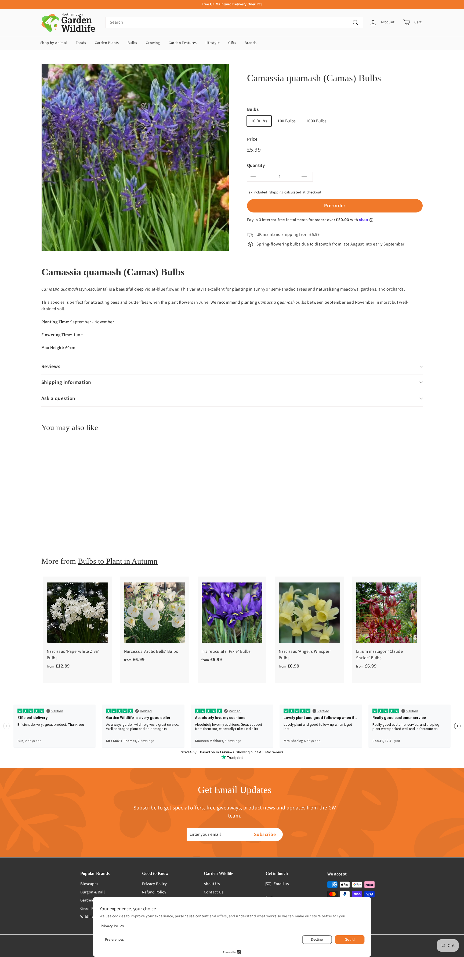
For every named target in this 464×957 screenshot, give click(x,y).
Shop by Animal (53, 43)
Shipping (276, 192)
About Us (212, 884)
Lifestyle (212, 43)
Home (251, 65)
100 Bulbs (286, 121)
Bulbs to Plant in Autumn (118, 561)
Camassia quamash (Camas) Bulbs (326, 65)
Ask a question (58, 398)
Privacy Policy (154, 884)
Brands (250, 43)
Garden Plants (107, 43)
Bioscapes (89, 884)
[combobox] (234, 22)
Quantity (256, 165)
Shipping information (66, 382)
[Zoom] (135, 157)
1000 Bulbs (316, 121)
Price (252, 139)
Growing (153, 43)
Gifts (232, 43)
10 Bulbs (259, 121)
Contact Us (213, 892)
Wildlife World (92, 916)
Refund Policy (154, 892)
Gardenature (91, 900)
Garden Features (183, 43)
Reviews (50, 366)
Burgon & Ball (92, 892)
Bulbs (132, 43)
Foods (81, 43)
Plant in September (278, 65)
